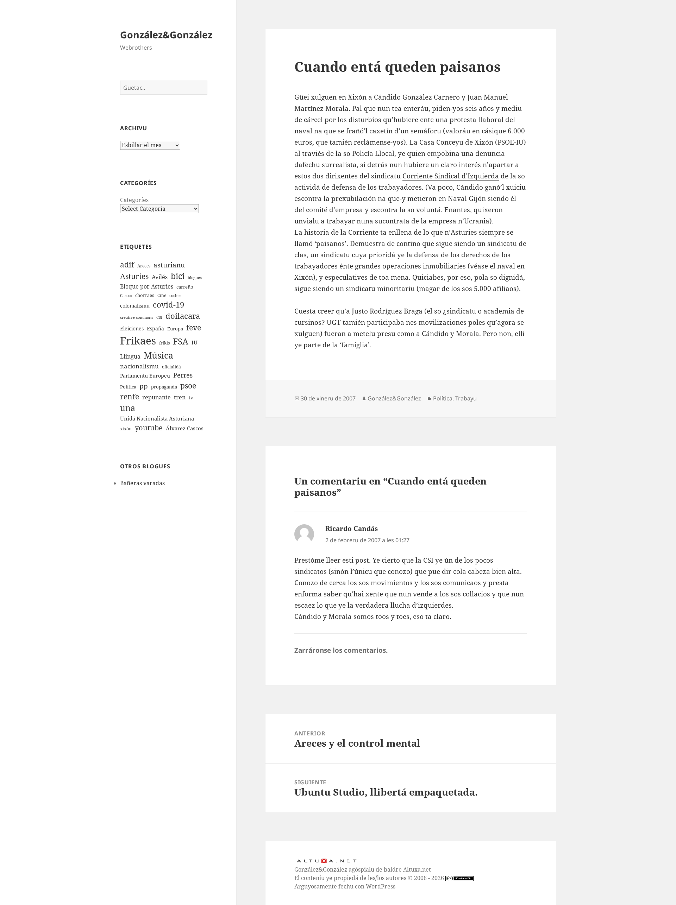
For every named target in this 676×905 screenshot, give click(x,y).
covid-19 (168, 304)
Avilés (160, 277)
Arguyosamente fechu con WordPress (344, 886)
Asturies (134, 276)
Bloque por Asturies (146, 286)
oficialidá (171, 366)
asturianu (169, 265)
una (127, 408)
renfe (129, 396)
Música (158, 355)
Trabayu (466, 398)
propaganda (164, 387)
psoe (188, 385)
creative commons (136, 317)
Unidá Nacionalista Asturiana (157, 418)
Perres (183, 375)
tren (180, 397)
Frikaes (138, 341)
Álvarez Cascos (185, 428)
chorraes (144, 295)
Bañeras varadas (142, 483)
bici (177, 276)
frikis (164, 343)
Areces (143, 265)
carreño (184, 287)
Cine (161, 295)
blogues (195, 277)
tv (191, 397)
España (155, 328)
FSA (180, 341)
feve (193, 327)
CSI (159, 317)
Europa (175, 328)
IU (195, 342)
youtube (149, 427)
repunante (156, 397)
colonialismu (135, 305)
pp (143, 386)
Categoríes (134, 200)
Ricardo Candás (351, 528)
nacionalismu (139, 366)
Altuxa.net (417, 869)
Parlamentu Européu (145, 375)
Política (128, 387)
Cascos (126, 295)
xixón (126, 428)
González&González (166, 34)
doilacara (182, 316)
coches (175, 295)
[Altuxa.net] (326, 860)
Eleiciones (132, 328)
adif (127, 265)
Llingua (130, 356)
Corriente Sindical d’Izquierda (450, 176)
